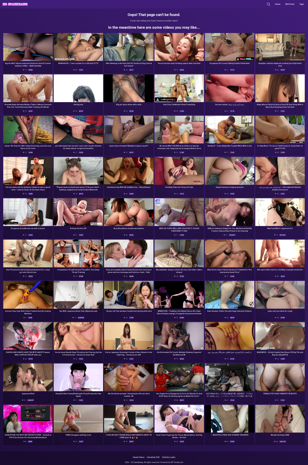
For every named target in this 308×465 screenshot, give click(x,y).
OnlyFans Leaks (168, 457)
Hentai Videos (138, 457)
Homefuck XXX (153, 457)
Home (277, 4)
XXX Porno (290, 4)
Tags (301, 4)
